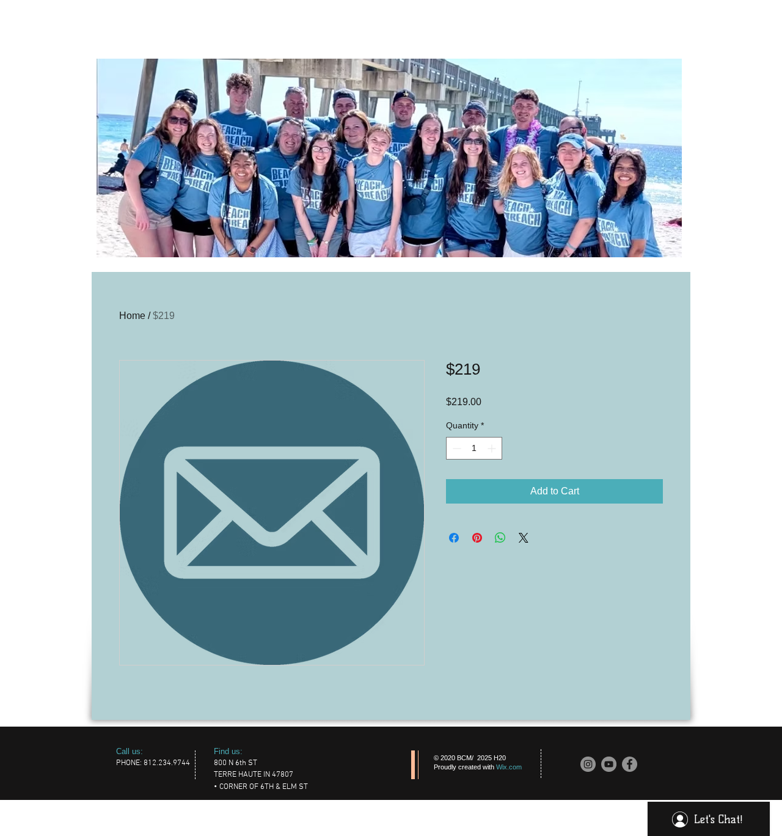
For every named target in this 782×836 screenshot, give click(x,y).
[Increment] (492, 448)
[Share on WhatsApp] (500, 537)
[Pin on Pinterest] (477, 537)
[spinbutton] (474, 448)
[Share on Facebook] (454, 537)
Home (132, 315)
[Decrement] (455, 448)
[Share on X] (523, 537)
